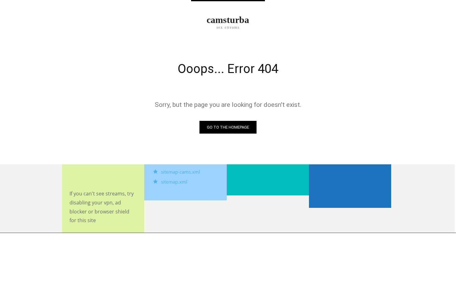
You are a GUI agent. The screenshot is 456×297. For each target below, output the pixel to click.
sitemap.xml (174, 182)
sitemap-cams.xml (180, 172)
